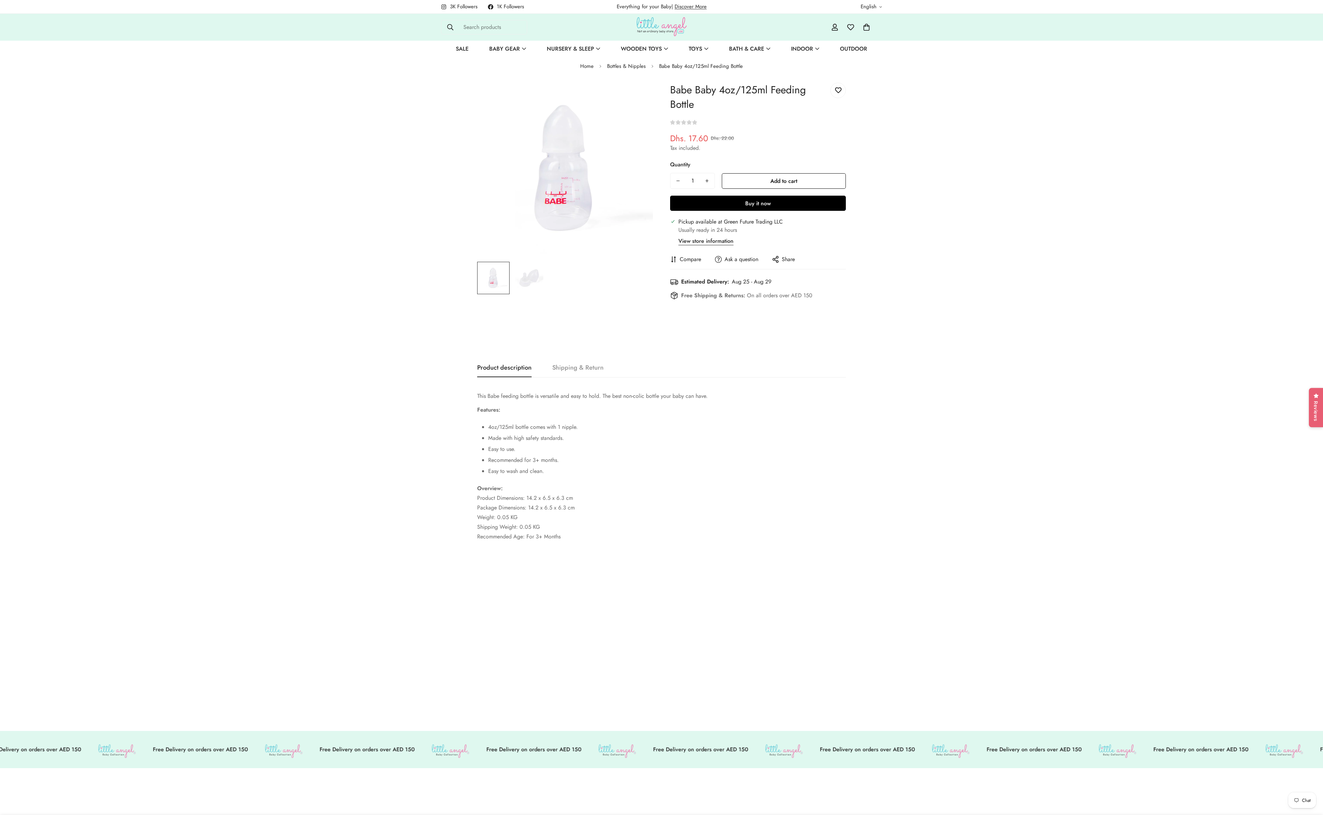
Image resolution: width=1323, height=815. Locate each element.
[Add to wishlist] (838, 90)
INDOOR (802, 49)
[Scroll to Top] (1309, 777)
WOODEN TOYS (641, 49)
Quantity (680, 164)
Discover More (691, 6)
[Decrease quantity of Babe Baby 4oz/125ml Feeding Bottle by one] (678, 180)
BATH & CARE (746, 49)
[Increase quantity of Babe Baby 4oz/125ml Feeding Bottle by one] (707, 180)
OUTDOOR (853, 49)
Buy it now (758, 203)
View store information (706, 241)
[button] (866, 27)
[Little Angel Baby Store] (662, 27)
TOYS (695, 49)
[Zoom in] (638, 95)
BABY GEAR (504, 49)
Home (587, 66)
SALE (462, 49)
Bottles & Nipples (626, 66)
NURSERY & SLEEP (570, 49)
